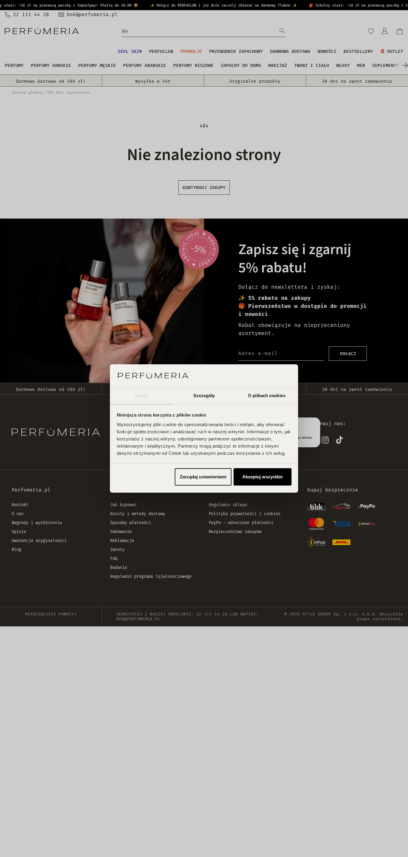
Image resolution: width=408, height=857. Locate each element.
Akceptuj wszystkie (262, 476)
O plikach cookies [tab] (267, 395)
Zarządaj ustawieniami (203, 476)
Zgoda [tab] (141, 395)
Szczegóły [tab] (204, 395)
